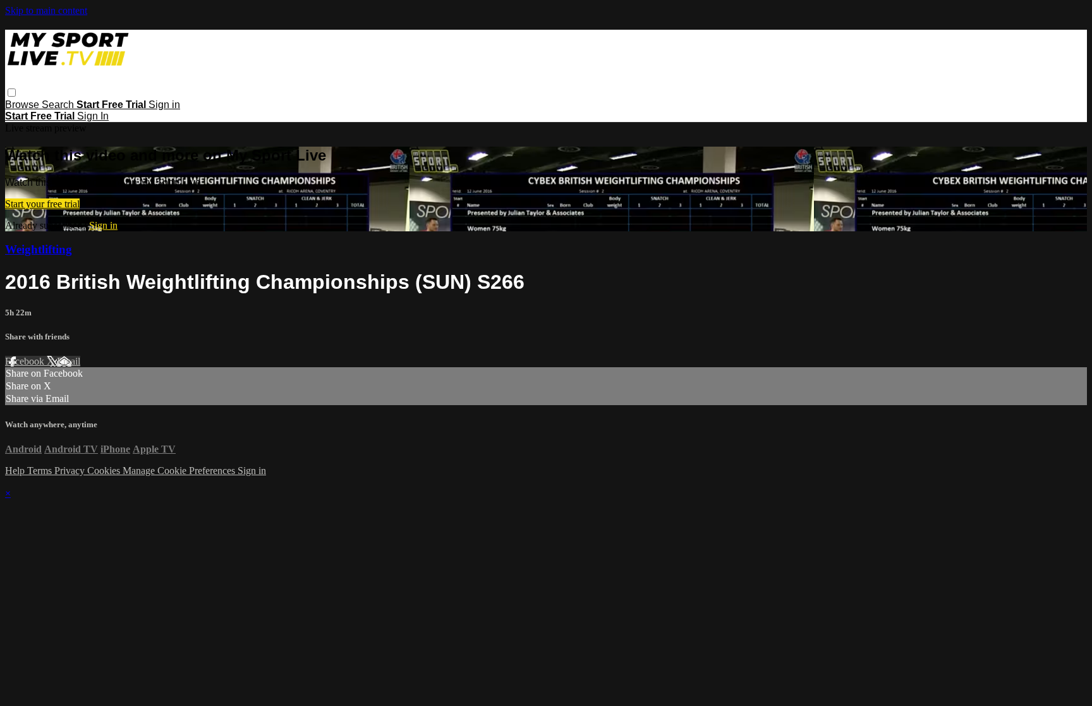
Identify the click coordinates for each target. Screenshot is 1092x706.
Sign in (164, 104)
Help (16, 470)
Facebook (26, 361)
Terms (40, 470)
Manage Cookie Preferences (180, 470)
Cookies (105, 470)
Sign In (93, 116)
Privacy (70, 470)
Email (68, 361)
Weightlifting (38, 249)
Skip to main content (46, 10)
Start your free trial (42, 203)
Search (59, 104)
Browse (23, 104)
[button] (12, 92)
